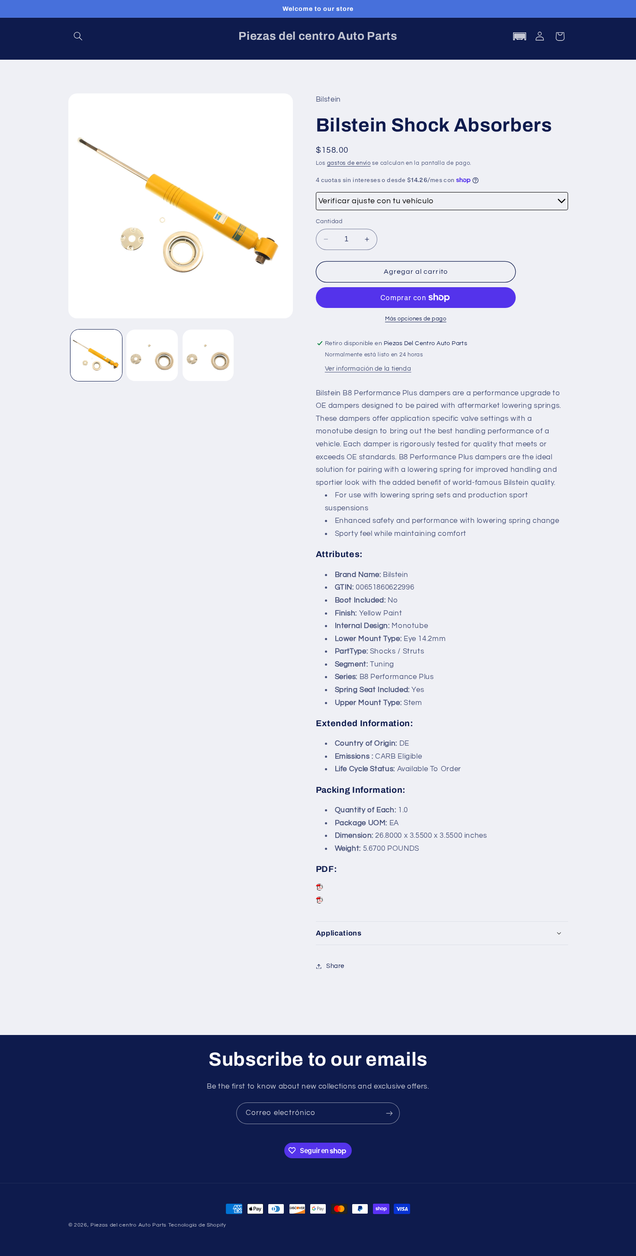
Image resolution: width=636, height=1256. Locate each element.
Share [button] (335, 966)
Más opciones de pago (415, 319)
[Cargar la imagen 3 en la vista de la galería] (208, 355)
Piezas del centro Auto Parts (128, 1225)
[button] (78, 36)
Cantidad (329, 221)
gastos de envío (349, 163)
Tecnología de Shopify (197, 1225)
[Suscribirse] (389, 1113)
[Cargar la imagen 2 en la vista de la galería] (152, 355)
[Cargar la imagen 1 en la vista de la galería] (96, 355)
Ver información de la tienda (368, 368)
